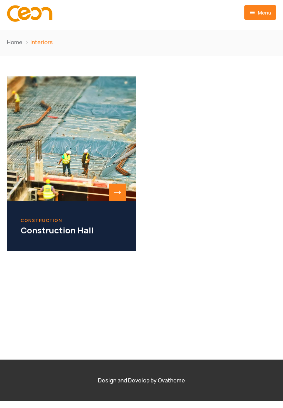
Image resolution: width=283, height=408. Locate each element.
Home (14, 42)
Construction (41, 221)
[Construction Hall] (71, 138)
